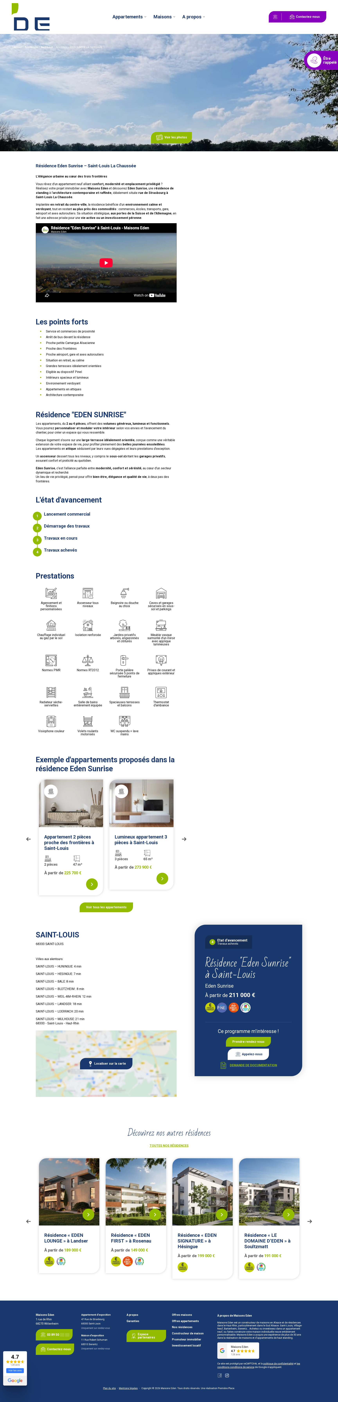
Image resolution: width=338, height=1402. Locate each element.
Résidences (31, 47)
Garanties (133, 1321)
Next (184, 839)
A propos (191, 17)
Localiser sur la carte (110, 1063)
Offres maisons (182, 1314)
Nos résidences (182, 1327)
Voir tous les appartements (106, 907)
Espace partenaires (146, 1335)
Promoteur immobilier (186, 1339)
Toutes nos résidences (169, 1146)
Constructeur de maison (188, 1333)
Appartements (127, 17)
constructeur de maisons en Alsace (261, 1322)
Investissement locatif (186, 1345)
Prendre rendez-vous (248, 1042)
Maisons (162, 17)
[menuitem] (129, 17)
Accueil (18, 47)
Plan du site (109, 1388)
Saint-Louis (47, 47)
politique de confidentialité (278, 1363)
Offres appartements (185, 1321)
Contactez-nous (308, 17)
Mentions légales (128, 1388)
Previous (28, 839)
